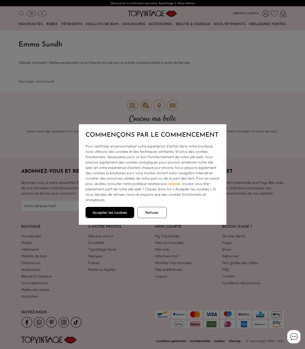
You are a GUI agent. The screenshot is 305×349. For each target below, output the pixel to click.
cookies (173, 183)
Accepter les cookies (110, 212)
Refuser (152, 212)
